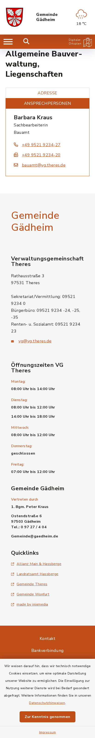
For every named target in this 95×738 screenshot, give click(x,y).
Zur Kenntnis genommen (47, 716)
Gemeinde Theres (32, 584)
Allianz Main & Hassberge (39, 563)
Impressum (47, 732)
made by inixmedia (32, 604)
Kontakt (48, 638)
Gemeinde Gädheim (47, 17)
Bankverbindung (47, 650)
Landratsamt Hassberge (38, 574)
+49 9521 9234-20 (41, 155)
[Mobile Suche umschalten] (26, 42)
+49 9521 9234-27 (41, 145)
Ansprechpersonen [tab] (47, 103)
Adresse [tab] (47, 93)
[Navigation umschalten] (8, 41)
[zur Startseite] (15, 17)
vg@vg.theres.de (35, 341)
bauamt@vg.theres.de (43, 165)
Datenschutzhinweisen (47, 703)
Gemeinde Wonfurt (33, 594)
